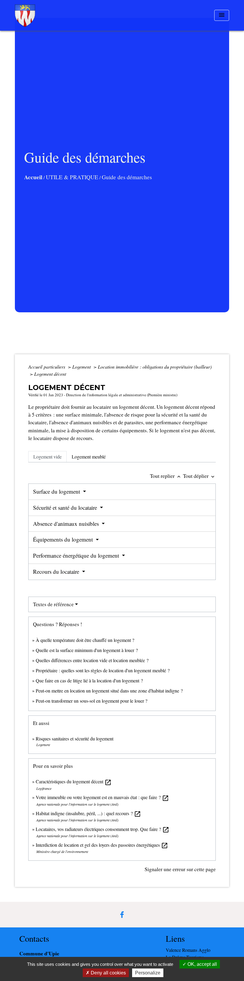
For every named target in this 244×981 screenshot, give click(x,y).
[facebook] (122, 914)
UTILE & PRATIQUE (72, 177)
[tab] (47, 456)
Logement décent (50, 374)
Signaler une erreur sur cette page (180, 869)
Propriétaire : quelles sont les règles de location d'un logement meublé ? (103, 670)
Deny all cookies (108, 972)
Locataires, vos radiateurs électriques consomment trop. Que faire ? (102, 829)
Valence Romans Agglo (188, 950)
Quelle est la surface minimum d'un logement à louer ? (87, 650)
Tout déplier (199, 475)
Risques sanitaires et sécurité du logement (74, 738)
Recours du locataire (57, 571)
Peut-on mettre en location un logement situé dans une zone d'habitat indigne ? (109, 690)
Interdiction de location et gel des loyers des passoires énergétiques (102, 845)
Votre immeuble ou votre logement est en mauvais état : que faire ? (102, 797)
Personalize (147, 972)
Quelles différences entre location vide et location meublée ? (92, 660)
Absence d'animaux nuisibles (66, 523)
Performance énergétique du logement (77, 555)
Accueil (33, 177)
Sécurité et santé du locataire (65, 507)
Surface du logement (57, 491)
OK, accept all (201, 964)
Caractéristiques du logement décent (74, 781)
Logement (82, 367)
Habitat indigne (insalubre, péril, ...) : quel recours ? (88, 813)
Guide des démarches (127, 177)
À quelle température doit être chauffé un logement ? (85, 640)
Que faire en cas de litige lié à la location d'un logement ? (89, 680)
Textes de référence (53, 604)
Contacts (34, 938)
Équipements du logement (63, 539)
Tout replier (166, 475)
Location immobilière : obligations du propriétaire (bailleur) (155, 367)
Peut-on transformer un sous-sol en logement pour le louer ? (91, 701)
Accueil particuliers (47, 367)
